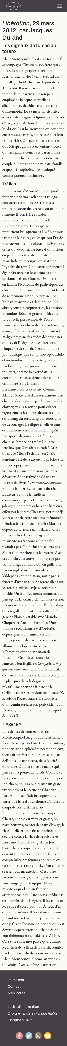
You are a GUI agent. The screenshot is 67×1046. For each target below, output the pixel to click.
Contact (14, 986)
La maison (16, 980)
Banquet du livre (20, 1020)
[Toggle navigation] (60, 6)
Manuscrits (16, 993)
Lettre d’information (23, 1007)
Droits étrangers (33, 1013)
